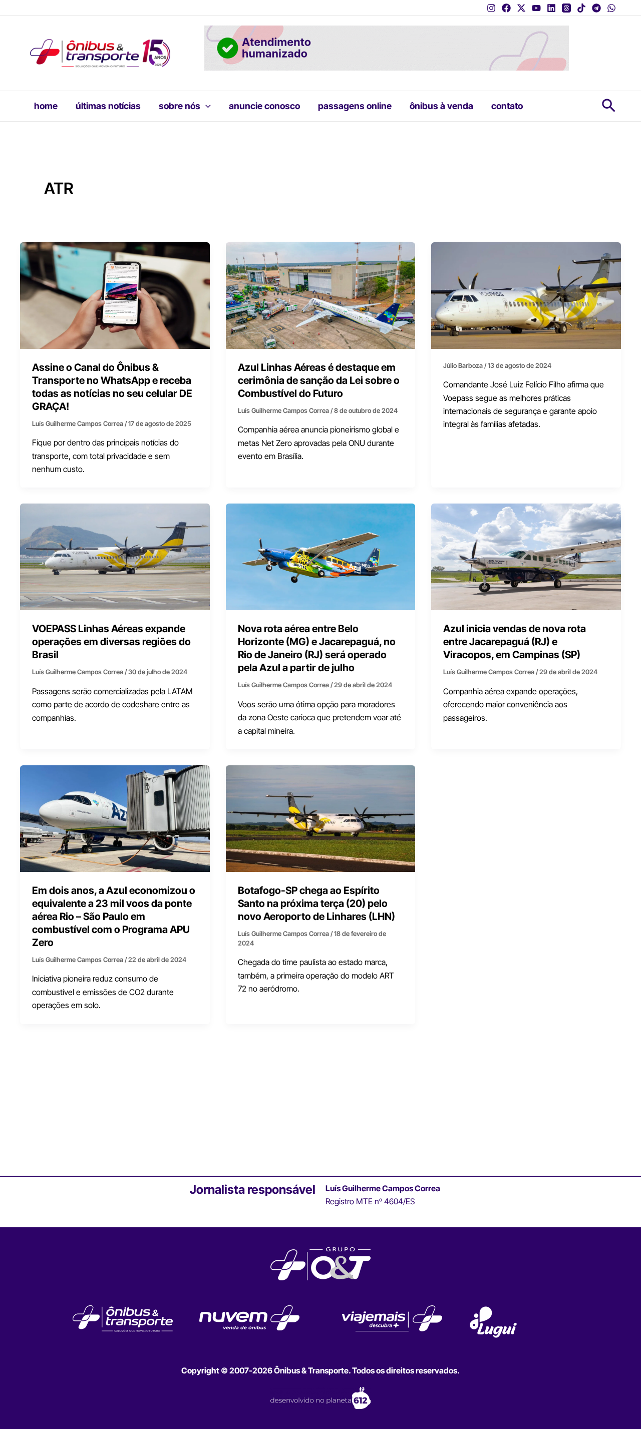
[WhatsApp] (611, 8)
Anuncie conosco (264, 106)
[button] (205, 106)
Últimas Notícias (108, 106)
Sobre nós (179, 106)
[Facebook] (506, 8)
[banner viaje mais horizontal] (386, 47)
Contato (507, 106)
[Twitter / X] (521, 8)
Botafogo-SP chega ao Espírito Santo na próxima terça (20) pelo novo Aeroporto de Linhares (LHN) (316, 903)
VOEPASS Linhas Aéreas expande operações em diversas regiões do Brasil (111, 642)
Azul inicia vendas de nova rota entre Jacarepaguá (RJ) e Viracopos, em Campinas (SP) (514, 642)
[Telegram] (596, 8)
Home (46, 106)
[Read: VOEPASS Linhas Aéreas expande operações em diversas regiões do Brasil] (115, 556)
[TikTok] (581, 8)
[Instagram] (491, 8)
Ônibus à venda (441, 106)
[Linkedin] (551, 8)
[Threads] (566, 8)
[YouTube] (536, 8)
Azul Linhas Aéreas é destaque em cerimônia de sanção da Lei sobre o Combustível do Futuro (319, 380)
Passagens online (355, 106)
